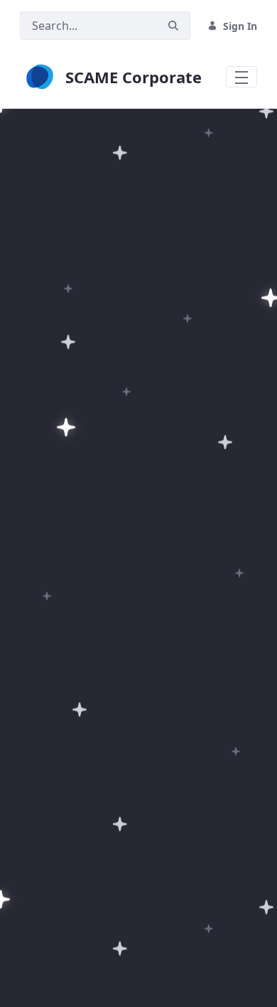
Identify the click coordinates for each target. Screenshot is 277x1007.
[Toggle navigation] (241, 76)
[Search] (173, 26)
